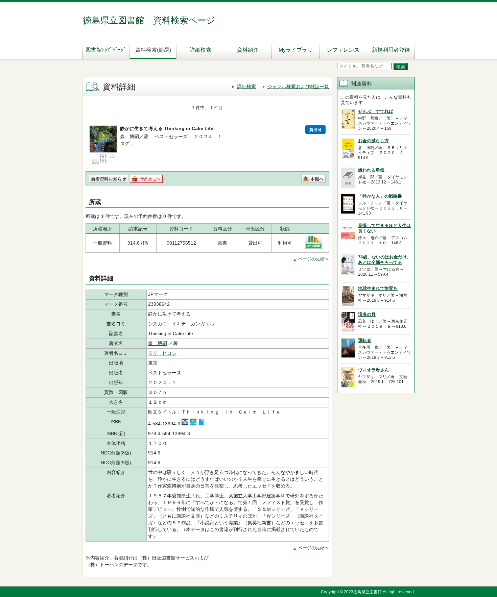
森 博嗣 (157, 343)
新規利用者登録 (391, 50)
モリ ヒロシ (162, 353)
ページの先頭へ (313, 259)
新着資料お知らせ (108, 178)
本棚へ (317, 178)
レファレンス (343, 50)
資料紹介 (248, 50)
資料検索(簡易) (153, 50)
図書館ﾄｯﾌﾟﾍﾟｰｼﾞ (106, 50)
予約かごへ (150, 179)
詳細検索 (200, 50)
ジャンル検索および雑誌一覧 (298, 86)
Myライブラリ (296, 50)
